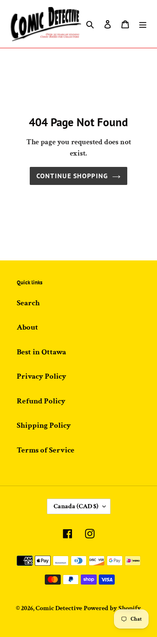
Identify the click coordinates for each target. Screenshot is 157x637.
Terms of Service (46, 450)
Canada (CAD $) (76, 506)
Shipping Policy (44, 425)
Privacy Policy (41, 376)
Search (28, 303)
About (27, 327)
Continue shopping (72, 176)
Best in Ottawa (41, 352)
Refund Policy (41, 401)
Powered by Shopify (112, 608)
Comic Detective (59, 608)
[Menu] (143, 24)
